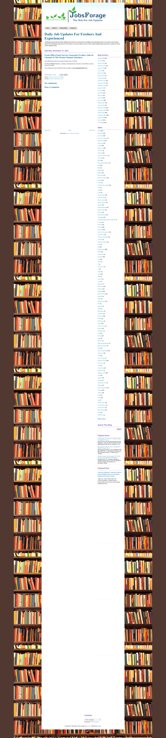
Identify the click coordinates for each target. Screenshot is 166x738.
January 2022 (101, 78)
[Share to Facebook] (65, 75)
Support (100, 378)
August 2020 (101, 117)
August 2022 (101, 68)
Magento (100, 284)
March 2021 (101, 100)
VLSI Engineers (102, 405)
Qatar (99, 338)
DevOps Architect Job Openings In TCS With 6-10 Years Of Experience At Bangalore (109, 457)
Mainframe (100, 286)
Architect (100, 153)
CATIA (99, 182)
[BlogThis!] (62, 75)
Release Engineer (102, 345)
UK (98, 400)
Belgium (100, 170)
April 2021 (100, 97)
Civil (99, 190)
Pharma (100, 328)
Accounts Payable (102, 138)
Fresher (50, 77)
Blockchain (100, 175)
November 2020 (102, 110)
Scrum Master (101, 358)
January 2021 (101, 105)
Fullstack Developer (103, 237)
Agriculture (100, 143)
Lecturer (100, 279)
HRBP (99, 252)
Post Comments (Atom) (73, 133)
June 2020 (100, 122)
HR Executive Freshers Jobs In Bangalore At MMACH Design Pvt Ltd (109, 447)
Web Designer (101, 410)
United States (101, 402)
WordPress (100, 415)
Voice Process (101, 407)
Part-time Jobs (101, 326)
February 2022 (101, 75)
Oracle (99, 323)
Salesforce (100, 353)
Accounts (100, 135)
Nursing (100, 318)
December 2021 (102, 80)
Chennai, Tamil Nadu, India (56, 78)
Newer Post (47, 130)
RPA (99, 348)
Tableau (100, 385)
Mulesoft (100, 306)
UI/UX (99, 397)
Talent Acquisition (102, 387)
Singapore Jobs (101, 373)
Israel (99, 261)
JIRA (99, 276)
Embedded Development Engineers (106, 219)
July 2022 (100, 70)
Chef (99, 187)
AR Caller (100, 150)
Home (47, 28)
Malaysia (100, 289)
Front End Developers (103, 232)
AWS (99, 160)
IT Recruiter (101, 266)
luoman (88, 726)
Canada (100, 180)
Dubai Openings (102, 214)
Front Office (61, 77)
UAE (99, 395)
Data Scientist (101, 200)
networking (100, 313)
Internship (100, 256)
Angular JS (100, 148)
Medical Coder (101, 301)
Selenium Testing (102, 360)
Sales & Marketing (102, 350)
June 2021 (100, 93)
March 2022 (101, 73)
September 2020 (102, 115)
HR (98, 247)
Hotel (99, 244)
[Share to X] (63, 75)
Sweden (100, 380)
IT (98, 264)
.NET (99, 130)
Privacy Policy (63, 28)
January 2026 (101, 58)
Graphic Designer (102, 242)
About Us (54, 28)
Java (99, 274)
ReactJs (100, 340)
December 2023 (102, 65)
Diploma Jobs (101, 210)
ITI (98, 269)
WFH (99, 412)
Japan (99, 271)
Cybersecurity (101, 197)
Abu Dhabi (100, 133)
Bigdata (100, 172)
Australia (100, 158)
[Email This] (60, 75)
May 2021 (100, 95)
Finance (100, 224)
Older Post (92, 130)
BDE (99, 165)
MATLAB (100, 296)
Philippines (100, 331)
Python (99, 336)
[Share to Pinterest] (67, 75)
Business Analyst (102, 177)
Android (100, 145)
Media (99, 298)
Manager (100, 291)
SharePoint (100, 370)
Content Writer (101, 195)
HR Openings (101, 249)
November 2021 (102, 83)
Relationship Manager (103, 343)
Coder (99, 192)
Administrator (101, 140)
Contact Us (73, 28)
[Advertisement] (109, 516)
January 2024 (101, 63)
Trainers (100, 392)
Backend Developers (103, 163)
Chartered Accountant (103, 185)
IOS (99, 259)
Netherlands (101, 311)
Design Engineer (102, 202)
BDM (99, 168)
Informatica (100, 254)
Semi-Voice (100, 363)
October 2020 (101, 112)
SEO (99, 365)
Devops (100, 205)
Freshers (55, 77)
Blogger (99, 726)
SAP (99, 355)
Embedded (100, 217)
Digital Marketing (102, 207)
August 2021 (101, 88)
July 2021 (100, 90)
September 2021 (102, 85)
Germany (100, 239)
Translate (96, 722)
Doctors (100, 212)
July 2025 (100, 60)
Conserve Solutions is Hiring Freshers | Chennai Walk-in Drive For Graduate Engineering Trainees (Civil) (109, 474)
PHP (99, 333)
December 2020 (102, 107)
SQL (99, 375)
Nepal (99, 308)
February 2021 (101, 103)
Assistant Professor (103, 155)
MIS (99, 303)
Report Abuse (102, 419)
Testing (99, 390)
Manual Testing (101, 294)
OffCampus (100, 321)
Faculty (99, 222)
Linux (99, 281)
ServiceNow (101, 368)
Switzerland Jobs (102, 382)
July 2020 (100, 120)
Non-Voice (100, 316)
